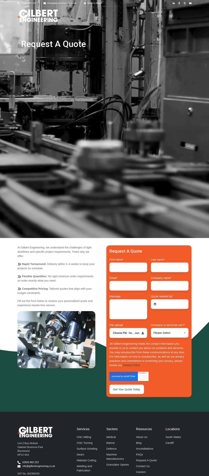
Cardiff (170, 442)
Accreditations (144, 448)
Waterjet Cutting (86, 460)
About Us (141, 437)
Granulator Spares (117, 464)
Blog (139, 442)
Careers (141, 472)
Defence (111, 448)
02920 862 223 (30, 462)
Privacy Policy (131, 365)
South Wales (173, 437)
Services (83, 429)
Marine (110, 442)
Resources (144, 429)
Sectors (112, 429)
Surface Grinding (87, 448)
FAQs (139, 454)
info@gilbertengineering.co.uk (38, 466)
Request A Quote (146, 460)
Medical (111, 437)
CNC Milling (84, 437)
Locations (173, 429)
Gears (80, 454)
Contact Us (143, 466)
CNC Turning (85, 442)
